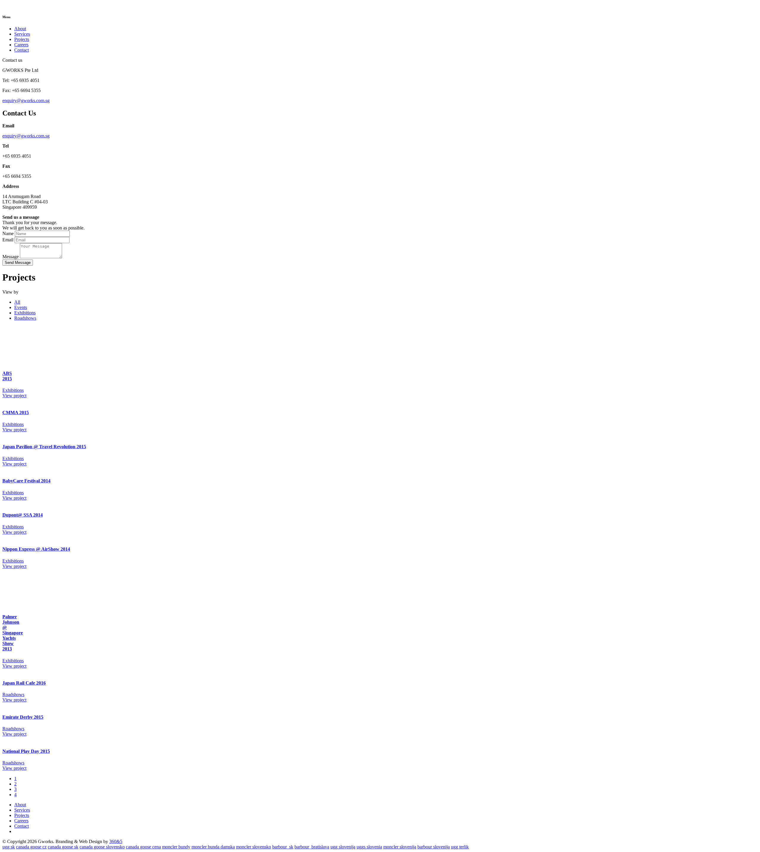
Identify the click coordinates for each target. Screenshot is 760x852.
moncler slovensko (253, 846)
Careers (21, 44)
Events (20, 307)
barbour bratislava (311, 846)
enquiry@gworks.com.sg (26, 100)
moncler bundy (176, 846)
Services (22, 34)
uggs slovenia (369, 846)
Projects (21, 39)
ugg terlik (460, 846)
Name (8, 233)
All (17, 302)
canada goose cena (143, 846)
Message (10, 256)
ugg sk (8, 846)
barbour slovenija (433, 846)
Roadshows (25, 318)
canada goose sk (63, 846)
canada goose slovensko (102, 846)
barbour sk (282, 846)
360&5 (115, 841)
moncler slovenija (399, 846)
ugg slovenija (342, 846)
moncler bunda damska (213, 846)
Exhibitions (25, 312)
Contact (21, 50)
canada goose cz (31, 846)
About (20, 28)
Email (7, 239)
